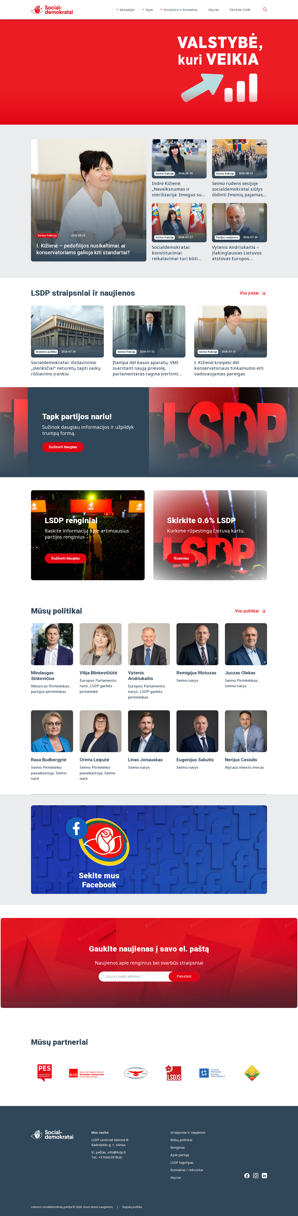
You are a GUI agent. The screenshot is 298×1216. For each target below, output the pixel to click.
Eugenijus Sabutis (195, 759)
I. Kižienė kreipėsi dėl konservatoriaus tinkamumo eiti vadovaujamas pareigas (229, 368)
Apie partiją (179, 1155)
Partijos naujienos (227, 237)
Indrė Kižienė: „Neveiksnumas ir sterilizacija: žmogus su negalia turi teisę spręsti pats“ (178, 194)
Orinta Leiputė (94, 759)
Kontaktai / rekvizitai (186, 1170)
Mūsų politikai (181, 1140)
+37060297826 (110, 1157)
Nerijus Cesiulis (241, 759)
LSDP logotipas (182, 1162)
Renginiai (177, 1147)
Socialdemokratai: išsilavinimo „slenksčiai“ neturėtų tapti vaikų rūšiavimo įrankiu (66, 368)
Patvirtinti (184, 976)
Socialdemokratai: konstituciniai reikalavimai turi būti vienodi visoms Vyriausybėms (175, 258)
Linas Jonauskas (145, 759)
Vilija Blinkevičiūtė (98, 672)
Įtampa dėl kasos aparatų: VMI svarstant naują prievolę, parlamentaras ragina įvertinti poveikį (145, 371)
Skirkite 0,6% (240, 9)
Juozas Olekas (240, 672)
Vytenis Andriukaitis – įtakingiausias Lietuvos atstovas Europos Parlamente (237, 255)
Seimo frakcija (47, 235)
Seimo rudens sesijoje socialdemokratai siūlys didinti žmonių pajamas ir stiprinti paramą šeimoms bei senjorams (238, 194)
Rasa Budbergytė (48, 759)
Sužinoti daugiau (63, 447)
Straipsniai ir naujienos (188, 1132)
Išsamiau (181, 558)
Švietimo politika (46, 351)
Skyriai (213, 9)
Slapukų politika (132, 1207)
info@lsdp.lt (116, 1152)
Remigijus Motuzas (196, 672)
